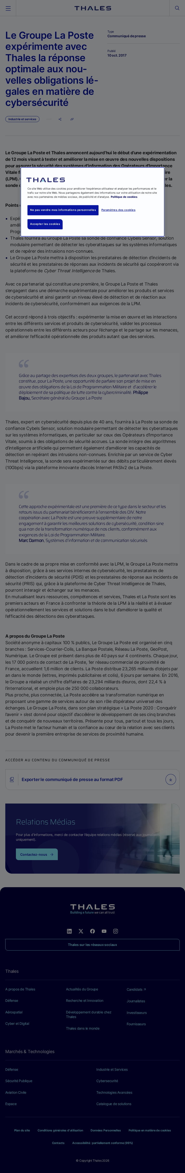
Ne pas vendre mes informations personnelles (63, 210)
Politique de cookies (124, 197)
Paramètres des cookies (118, 210)
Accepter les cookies (45, 224)
